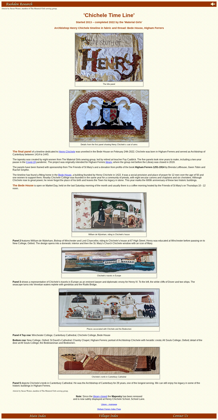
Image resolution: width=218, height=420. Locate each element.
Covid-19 (31, 162)
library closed (100, 396)
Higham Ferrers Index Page (109, 409)
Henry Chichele (67, 151)
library (109, 162)
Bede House (64, 175)
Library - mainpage (109, 404)
